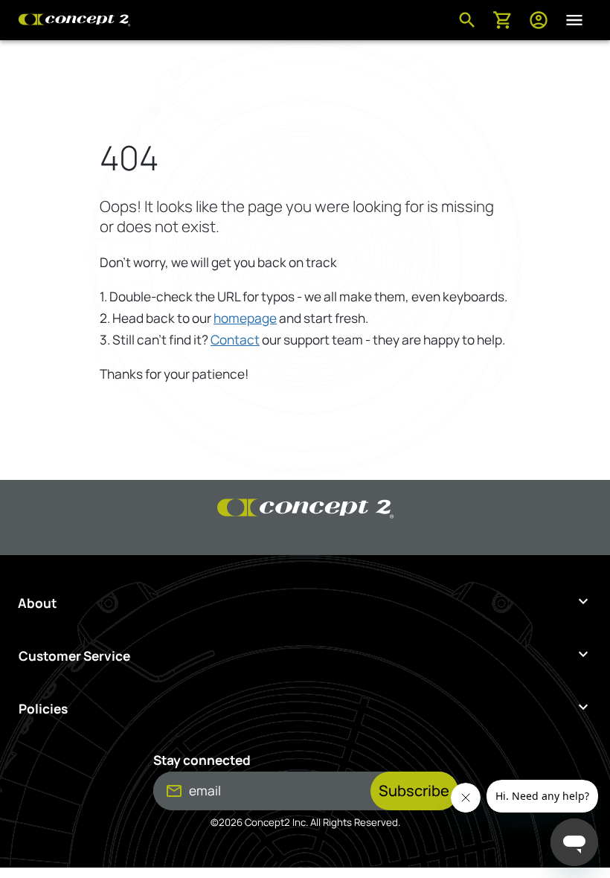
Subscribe (414, 791)
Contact (235, 339)
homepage (245, 318)
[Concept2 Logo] (74, 20)
